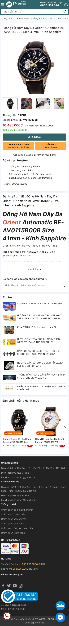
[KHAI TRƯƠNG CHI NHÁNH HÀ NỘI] (9, 330)
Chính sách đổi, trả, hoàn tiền (17, 528)
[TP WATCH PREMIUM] (16, 4)
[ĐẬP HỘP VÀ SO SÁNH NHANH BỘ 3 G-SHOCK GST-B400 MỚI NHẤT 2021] (9, 354)
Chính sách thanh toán (13, 514)
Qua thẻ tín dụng (51, 145)
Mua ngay (34, 137)
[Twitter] (9, 586)
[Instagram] (20, 586)
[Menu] (2, 4)
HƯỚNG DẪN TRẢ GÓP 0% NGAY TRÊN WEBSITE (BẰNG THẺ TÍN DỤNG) (38, 340)
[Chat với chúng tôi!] (60, 617)
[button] (64, 428)
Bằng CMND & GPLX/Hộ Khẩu (18, 145)
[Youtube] (15, 586)
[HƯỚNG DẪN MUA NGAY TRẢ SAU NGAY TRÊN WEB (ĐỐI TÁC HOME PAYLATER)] (9, 318)
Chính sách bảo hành (12, 523)
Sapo (41, 622)
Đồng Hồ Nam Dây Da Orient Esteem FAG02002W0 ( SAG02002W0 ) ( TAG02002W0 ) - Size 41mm (49, 440)
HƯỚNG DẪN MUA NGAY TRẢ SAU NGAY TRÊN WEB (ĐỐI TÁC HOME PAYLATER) (39, 317)
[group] (34, 67)
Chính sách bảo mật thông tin (17, 509)
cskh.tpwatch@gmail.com (22, 477)
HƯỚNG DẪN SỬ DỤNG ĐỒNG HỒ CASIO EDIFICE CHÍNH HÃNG (40, 364)
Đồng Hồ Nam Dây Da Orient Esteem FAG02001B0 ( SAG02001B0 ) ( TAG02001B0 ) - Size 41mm (18, 440)
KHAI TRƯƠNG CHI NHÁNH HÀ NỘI (36, 327)
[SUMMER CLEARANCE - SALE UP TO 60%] (9, 306)
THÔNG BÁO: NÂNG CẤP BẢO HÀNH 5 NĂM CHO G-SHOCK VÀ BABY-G (41, 376)
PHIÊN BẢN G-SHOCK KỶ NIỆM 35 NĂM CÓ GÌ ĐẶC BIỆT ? (41, 388)
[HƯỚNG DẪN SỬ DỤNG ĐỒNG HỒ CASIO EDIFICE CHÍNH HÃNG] (9, 365)
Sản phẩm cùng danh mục (20, 400)
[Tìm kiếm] (65, 11)
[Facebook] (3, 586)
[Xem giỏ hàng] (66, 4)
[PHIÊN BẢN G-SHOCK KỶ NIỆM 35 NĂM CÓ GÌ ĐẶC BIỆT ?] (9, 389)
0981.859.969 (20, 568)
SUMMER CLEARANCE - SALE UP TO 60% (39, 303)
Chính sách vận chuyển (13, 518)
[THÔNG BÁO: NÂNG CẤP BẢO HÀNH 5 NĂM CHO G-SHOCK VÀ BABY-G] (9, 377)
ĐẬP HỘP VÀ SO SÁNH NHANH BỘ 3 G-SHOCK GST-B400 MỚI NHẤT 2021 (38, 352)
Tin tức (8, 297)
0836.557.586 (51, 4)
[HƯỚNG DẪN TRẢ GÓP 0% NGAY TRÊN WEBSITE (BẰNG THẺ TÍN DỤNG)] (9, 342)
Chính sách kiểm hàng (13, 532)
